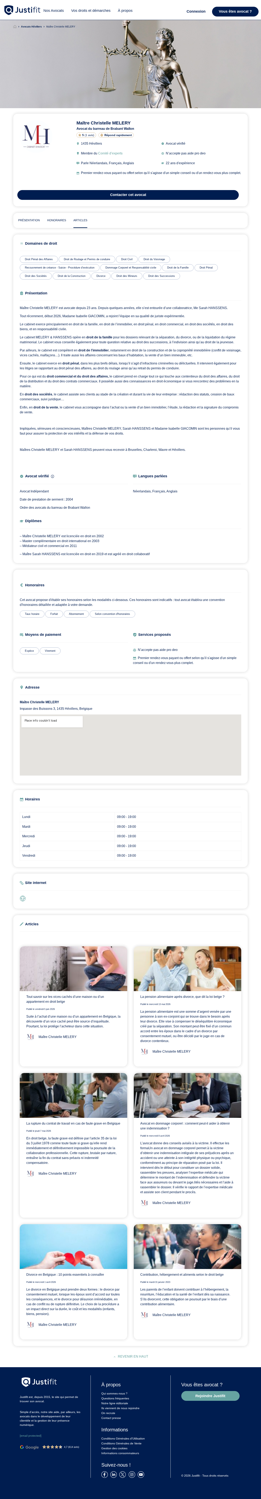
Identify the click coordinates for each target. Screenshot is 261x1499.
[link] (24, 898)
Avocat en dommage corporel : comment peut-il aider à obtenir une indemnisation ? (185, 1126)
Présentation (29, 220)
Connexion (196, 11)
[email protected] (30, 1435)
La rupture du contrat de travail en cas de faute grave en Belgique (73, 1123)
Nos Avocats (53, 11)
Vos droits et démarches (91, 11)
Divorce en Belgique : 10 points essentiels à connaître (65, 1274)
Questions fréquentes (115, 1398)
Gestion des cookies (114, 1448)
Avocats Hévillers (31, 26)
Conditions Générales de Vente (121, 1443)
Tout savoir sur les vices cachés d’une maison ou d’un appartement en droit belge (65, 999)
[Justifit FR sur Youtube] (142, 1474)
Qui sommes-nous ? (114, 1393)
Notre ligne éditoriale (114, 1403)
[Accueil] (17, 27)
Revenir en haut (133, 1356)
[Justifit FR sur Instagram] (133, 1474)
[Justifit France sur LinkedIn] (114, 1474)
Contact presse (111, 1418)
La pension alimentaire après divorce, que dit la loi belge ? (182, 996)
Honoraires (56, 220)
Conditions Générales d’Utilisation (123, 1438)
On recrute (108, 1413)
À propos (125, 11)
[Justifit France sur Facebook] (105, 1474)
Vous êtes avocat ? (235, 11)
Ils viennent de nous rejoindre (120, 1408)
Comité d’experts (110, 153)
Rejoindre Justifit (210, 1396)
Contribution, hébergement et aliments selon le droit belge (182, 1274)
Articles (80, 220)
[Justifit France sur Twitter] (123, 1474)
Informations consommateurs (120, 1453)
